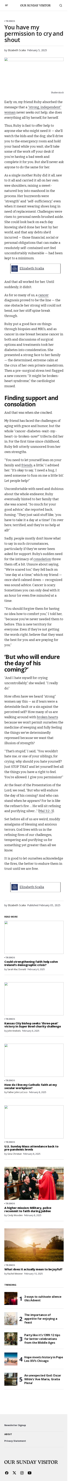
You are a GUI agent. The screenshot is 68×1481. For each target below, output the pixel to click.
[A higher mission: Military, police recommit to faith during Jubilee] (34, 1183)
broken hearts (47, 717)
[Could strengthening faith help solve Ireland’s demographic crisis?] (34, 937)
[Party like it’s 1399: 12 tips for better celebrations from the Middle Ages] (10, 1338)
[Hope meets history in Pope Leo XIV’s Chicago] (10, 1359)
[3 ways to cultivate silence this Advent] (10, 1298)
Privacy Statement (15, 1440)
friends (26, 465)
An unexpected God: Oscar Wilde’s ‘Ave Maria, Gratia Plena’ (42, 1379)
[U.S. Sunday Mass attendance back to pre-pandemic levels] (34, 1121)
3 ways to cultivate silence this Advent (42, 1298)
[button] (6, 5)
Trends (10, 21)
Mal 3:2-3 (46, 811)
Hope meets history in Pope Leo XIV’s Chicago (43, 1359)
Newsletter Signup (15, 1425)
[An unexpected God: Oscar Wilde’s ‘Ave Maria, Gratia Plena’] (10, 1379)
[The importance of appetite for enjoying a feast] (10, 1318)
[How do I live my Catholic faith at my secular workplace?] (34, 1060)
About (8, 1434)
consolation (42, 559)
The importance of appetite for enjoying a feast (40, 1318)
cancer (43, 295)
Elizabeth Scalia (32, 268)
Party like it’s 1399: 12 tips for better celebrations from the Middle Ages (42, 1339)
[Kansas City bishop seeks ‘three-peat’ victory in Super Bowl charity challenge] (34, 998)
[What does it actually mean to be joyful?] (34, 1245)
